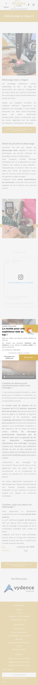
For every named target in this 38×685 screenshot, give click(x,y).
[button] (4, 681)
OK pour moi (28, 357)
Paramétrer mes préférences (9, 357)
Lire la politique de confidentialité (11, 350)
